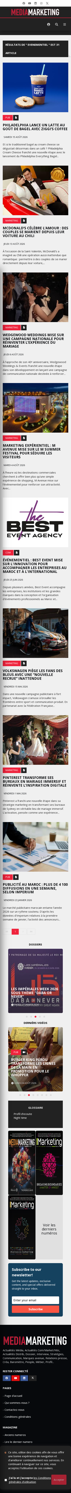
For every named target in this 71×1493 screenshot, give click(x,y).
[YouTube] (29, 3)
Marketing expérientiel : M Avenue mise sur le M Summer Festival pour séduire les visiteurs (31, 451)
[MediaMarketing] (35, 12)
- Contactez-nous (13, 1409)
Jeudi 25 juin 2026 (13, 579)
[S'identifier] (48, 24)
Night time (20, 1118)
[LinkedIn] (35, 3)
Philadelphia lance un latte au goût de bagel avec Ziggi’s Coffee (35, 127)
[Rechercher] (56, 24)
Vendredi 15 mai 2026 (15, 686)
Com (8, 552)
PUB (7, 117)
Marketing (11, 220)
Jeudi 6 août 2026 (13, 354)
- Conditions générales (17, 1416)
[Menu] (64, 24)
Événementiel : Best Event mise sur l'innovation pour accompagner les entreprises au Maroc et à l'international (35, 566)
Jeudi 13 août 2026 (14, 243)
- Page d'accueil (12, 1396)
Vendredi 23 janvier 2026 (17, 900)
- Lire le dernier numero (17, 1442)
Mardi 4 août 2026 (14, 465)
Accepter (59, 1479)
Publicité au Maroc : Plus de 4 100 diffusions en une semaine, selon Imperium (35, 888)
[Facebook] (24, 3)
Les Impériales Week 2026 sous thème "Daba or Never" (34, 993)
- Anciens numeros (14, 1435)
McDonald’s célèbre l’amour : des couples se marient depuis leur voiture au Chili (35, 232)
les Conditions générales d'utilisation (30, 1479)
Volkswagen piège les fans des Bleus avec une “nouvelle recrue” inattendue (33, 674)
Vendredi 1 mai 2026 (14, 793)
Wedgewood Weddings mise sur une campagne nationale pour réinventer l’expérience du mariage (33, 341)
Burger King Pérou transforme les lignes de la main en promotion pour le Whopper (33, 1067)
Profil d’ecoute (23, 1114)
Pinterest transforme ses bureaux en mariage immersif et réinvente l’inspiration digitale (34, 781)
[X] (47, 3)
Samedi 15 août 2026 (15, 137)
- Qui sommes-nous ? (16, 1402)
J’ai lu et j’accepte (30, 1479)
